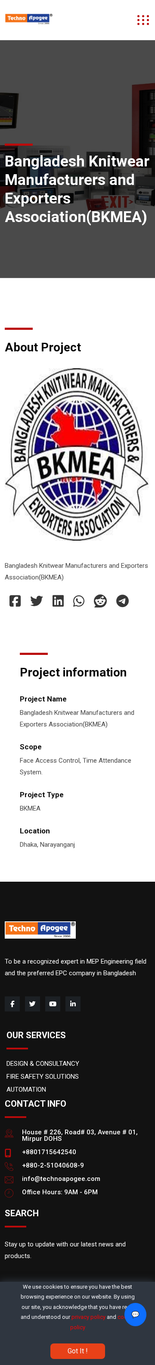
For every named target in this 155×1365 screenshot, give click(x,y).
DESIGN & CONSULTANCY (42, 1064)
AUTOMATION (26, 1089)
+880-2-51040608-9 (53, 1165)
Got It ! (78, 1351)
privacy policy (88, 1317)
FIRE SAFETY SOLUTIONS (42, 1076)
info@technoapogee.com (61, 1179)
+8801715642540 (49, 1152)
